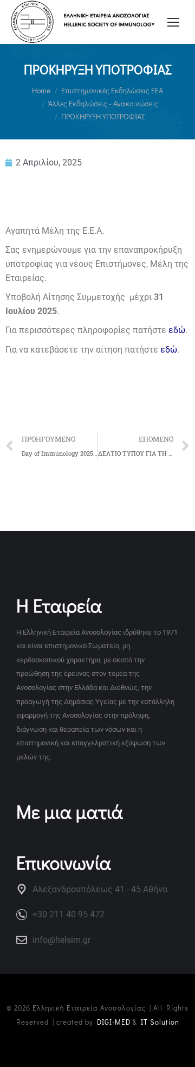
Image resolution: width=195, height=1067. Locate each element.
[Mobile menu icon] (173, 22)
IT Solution (160, 1021)
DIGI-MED (114, 1021)
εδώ (176, 330)
